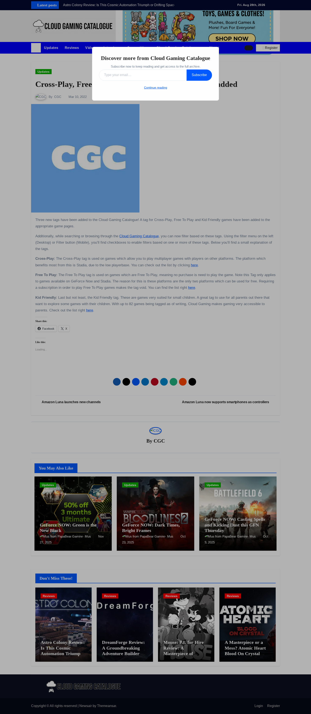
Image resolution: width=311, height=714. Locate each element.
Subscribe (199, 75)
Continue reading (155, 87)
